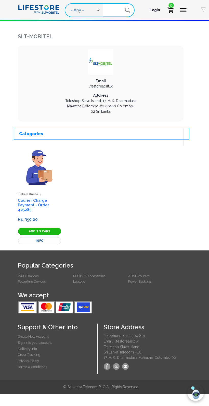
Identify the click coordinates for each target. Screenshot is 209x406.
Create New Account (33, 336)
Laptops (79, 281)
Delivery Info (27, 349)
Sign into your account (35, 343)
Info (40, 241)
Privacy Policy (28, 361)
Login (155, 10)
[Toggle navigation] (183, 10)
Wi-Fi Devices (28, 276)
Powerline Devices (32, 281)
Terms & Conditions (32, 367)
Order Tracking (29, 355)
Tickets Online (28, 194)
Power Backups (139, 281)
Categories (31, 133)
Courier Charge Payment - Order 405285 (33, 205)
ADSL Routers (138, 276)
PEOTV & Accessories (89, 276)
